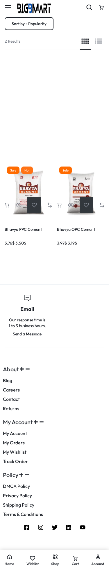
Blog (7, 380)
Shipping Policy (18, 505)
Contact (11, 399)
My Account (15, 433)
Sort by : (29, 23)
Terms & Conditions (23, 514)
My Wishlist (14, 452)
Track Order (15, 461)
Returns (11, 408)
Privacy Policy (17, 495)
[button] (7, 205)
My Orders (14, 443)
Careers (11, 390)
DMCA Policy (16, 486)
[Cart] (101, 7)
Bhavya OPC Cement (76, 229)
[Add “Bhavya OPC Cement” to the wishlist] (86, 205)
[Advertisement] (54, 107)
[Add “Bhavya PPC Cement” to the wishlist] (34, 205)
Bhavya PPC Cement (23, 229)
